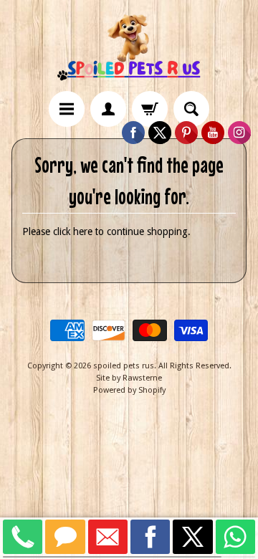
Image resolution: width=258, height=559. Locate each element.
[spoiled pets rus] (129, 47)
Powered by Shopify (129, 390)
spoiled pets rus (123, 366)
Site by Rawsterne (129, 378)
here (82, 231)
